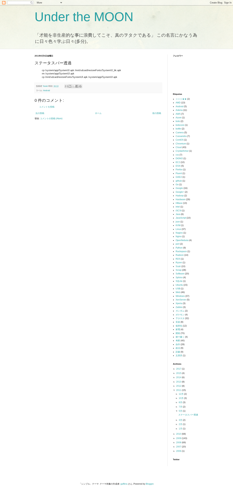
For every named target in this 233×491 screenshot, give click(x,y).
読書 (178, 352)
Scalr (178, 266)
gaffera (124, 484)
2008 (179, 442)
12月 (181, 394)
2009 (179, 438)
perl (177, 244)
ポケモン (180, 314)
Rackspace (181, 251)
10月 (181, 398)
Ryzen (179, 262)
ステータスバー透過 (188, 415)
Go (177, 184)
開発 (178, 333)
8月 (181, 402)
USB (178, 288)
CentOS (179, 140)
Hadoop (180, 195)
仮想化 (179, 326)
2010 (179, 434)
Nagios (179, 233)
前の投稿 (156, 113)
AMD (178, 102)
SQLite (179, 281)
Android (46, 90)
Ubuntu (179, 285)
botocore (180, 125)
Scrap (178, 270)
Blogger (149, 484)
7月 (181, 406)
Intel (178, 206)
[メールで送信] (66, 86)
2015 (179, 373)
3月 (181, 420)
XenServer (181, 299)
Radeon (180, 255)
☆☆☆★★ (181, 99)
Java (178, 214)
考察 (178, 340)
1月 (181, 428)
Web (178, 292)
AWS (178, 114)
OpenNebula (182, 240)
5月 (181, 411)
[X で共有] (73, 86)
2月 (181, 424)
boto (178, 121)
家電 (178, 329)
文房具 (179, 355)
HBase (179, 203)
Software (180, 273)
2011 (179, 390)
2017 (179, 369)
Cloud (179, 147)
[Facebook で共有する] (77, 86)
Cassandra (181, 136)
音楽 (178, 322)
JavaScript (181, 218)
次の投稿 (39, 113)
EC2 (178, 162)
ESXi (178, 166)
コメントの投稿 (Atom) (51, 118)
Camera (180, 132)
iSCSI (178, 210)
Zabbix (179, 307)
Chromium (181, 143)
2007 (179, 446)
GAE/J (179, 177)
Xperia (179, 303)
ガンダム (180, 311)
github (179, 181)
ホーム (98, 113)
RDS (178, 259)
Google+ (180, 192)
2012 (179, 386)
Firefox (179, 169)
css (177, 155)
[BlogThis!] (70, 86)
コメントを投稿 (46, 107)
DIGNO (179, 158)
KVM (178, 225)
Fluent (179, 173)
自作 (178, 344)
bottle (178, 128)
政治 (178, 348)
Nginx (178, 236)
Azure (178, 117)
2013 (179, 382)
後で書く (180, 337)
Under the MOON (84, 17)
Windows (180, 296)
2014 (179, 377)
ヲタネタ (180, 318)
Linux (178, 229)
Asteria (179, 110)
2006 (179, 451)
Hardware (180, 199)
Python (179, 248)
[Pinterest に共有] (80, 86)
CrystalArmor (182, 151)
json (178, 221)
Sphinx (179, 277)
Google (179, 188)
